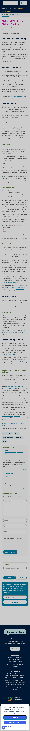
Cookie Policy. (11, 713)
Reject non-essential (15, 722)
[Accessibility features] (3, 727)
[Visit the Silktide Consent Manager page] (25, 726)
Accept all (15, 717)
